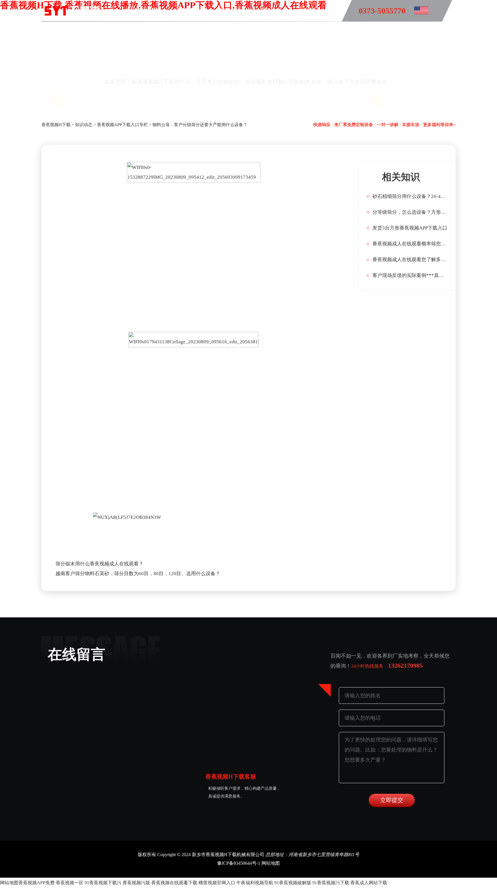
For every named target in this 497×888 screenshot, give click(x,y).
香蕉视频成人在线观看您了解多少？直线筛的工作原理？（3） (410, 259)
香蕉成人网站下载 (368, 882)
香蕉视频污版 (136, 882)
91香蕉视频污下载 (330, 882)
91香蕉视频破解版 (292, 882)
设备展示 (190, 10)
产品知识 (230, 10)
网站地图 (270, 863)
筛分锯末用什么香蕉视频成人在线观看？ (100, 564)
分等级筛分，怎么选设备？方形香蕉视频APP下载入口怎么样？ (410, 212)
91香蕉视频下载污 (103, 882)
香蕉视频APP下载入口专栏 (122, 124)
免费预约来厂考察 (418, 101)
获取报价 (81, 101)
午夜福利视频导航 (254, 882)
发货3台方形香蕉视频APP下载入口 (409, 228)
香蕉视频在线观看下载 (174, 882)
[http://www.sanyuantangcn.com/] (417, 11)
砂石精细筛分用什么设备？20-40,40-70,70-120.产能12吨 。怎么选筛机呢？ (410, 196)
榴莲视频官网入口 (216, 882)
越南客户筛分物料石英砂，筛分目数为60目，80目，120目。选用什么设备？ (138, 573)
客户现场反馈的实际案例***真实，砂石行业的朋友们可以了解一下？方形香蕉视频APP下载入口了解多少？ (410, 275)
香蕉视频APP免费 (36, 882)
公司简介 (311, 10)
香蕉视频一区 (69, 882)
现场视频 (270, 10)
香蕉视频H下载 (142, 10)
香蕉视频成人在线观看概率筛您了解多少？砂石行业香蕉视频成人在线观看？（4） (410, 243)
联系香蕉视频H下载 (223, 30)
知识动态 (83, 124)
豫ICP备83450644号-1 (238, 863)
